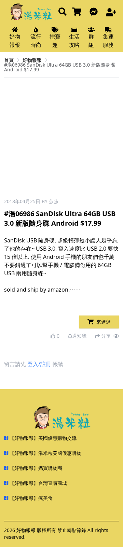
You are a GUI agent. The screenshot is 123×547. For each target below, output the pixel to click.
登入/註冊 (39, 364)
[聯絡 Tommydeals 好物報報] (95, 12)
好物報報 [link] (32, 60)
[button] (110, 140)
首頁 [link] (9, 60)
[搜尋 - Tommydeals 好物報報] (62, 12)
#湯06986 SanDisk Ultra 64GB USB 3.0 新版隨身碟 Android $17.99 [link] (59, 67)
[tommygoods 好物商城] (78, 12)
